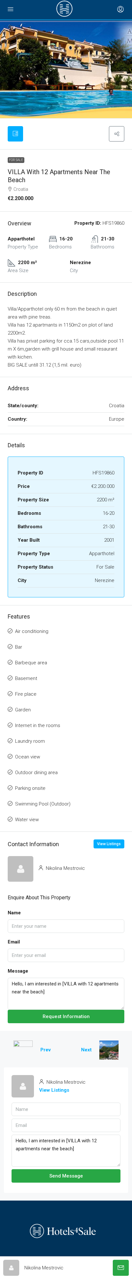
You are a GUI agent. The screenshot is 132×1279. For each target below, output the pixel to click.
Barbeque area (31, 663)
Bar (18, 647)
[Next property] (109, 1050)
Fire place (26, 694)
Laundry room (30, 741)
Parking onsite (30, 788)
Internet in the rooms (37, 725)
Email (14, 942)
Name (14, 913)
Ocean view (27, 757)
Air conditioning (31, 631)
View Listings (109, 844)
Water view (27, 819)
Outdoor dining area (36, 772)
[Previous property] (23, 1050)
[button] (116, 134)
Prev (45, 1050)
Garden (23, 710)
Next (86, 1050)
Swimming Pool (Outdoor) (42, 804)
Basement (26, 678)
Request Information (66, 1016)
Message (18, 971)
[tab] (15, 134)
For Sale (16, 160)
